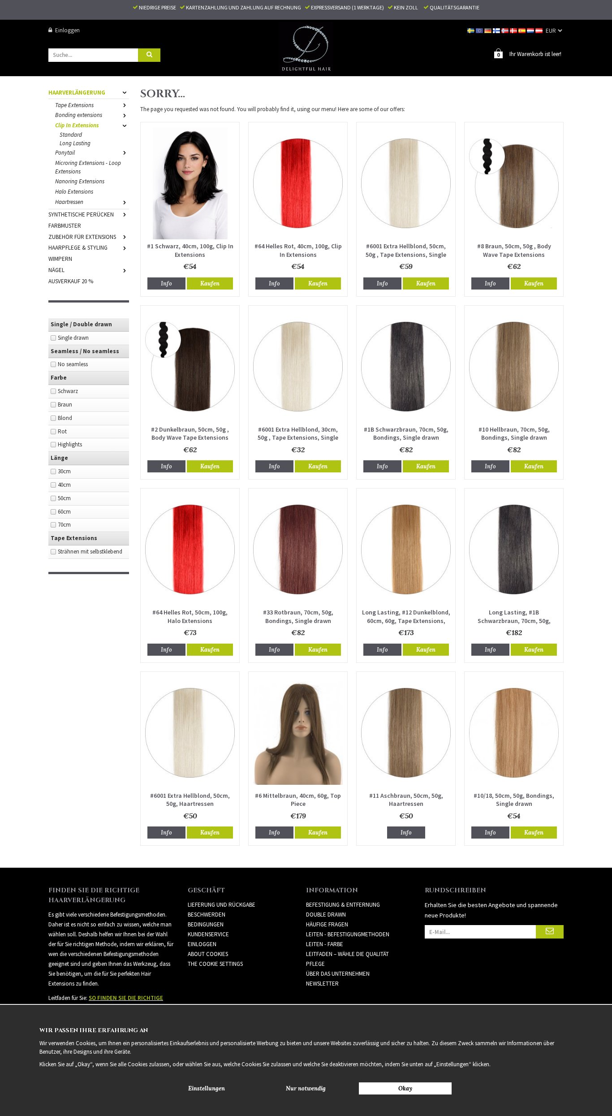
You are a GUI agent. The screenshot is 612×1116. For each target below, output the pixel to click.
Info (166, 283)
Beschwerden (206, 914)
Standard (71, 134)
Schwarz (68, 391)
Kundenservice (208, 934)
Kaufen (210, 283)
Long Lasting (75, 143)
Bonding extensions (78, 115)
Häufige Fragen (327, 924)
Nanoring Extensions (79, 181)
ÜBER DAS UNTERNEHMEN (338, 974)
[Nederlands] (531, 30)
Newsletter (322, 983)
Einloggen (67, 30)
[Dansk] (514, 30)
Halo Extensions (74, 191)
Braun (65, 404)
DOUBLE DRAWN (326, 914)
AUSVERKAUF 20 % (70, 281)
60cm (64, 511)
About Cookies (208, 954)
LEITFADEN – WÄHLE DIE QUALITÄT (347, 954)
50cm (64, 498)
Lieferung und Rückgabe (221, 904)
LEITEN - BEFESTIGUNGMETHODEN (347, 934)
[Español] (522, 30)
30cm (64, 471)
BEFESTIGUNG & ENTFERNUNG (343, 904)
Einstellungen (206, 1088)
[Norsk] (505, 30)
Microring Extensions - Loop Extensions (88, 167)
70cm (64, 524)
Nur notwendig (306, 1088)
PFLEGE (315, 964)
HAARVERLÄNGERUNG (76, 92)
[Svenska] (471, 30)
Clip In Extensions (77, 125)
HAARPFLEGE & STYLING (78, 247)
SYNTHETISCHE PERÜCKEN (81, 214)
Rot (62, 431)
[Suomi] (497, 30)
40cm (64, 485)
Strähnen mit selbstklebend (90, 551)
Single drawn (73, 338)
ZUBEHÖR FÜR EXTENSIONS (82, 237)
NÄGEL (56, 270)
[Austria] (539, 30)
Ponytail (65, 152)
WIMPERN (60, 259)
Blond (65, 418)
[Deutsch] (488, 30)
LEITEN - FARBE (324, 944)
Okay (405, 1088)
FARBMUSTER (64, 225)
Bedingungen (206, 924)
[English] (480, 30)
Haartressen (69, 202)
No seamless (73, 364)
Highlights (70, 444)
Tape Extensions (74, 105)
